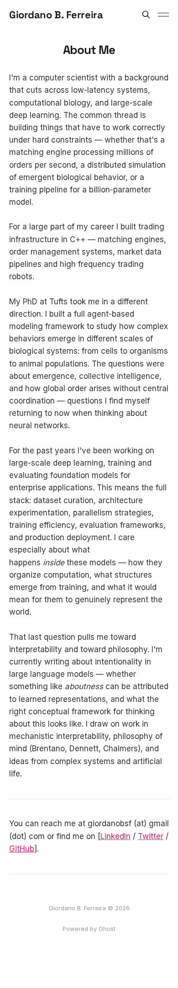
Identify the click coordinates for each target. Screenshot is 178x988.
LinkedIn (115, 836)
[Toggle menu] (163, 14)
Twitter (150, 836)
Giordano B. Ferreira (56, 15)
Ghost (107, 928)
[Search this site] (146, 14)
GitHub (21, 848)
